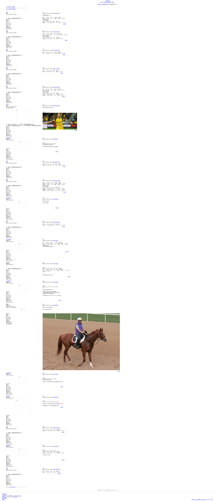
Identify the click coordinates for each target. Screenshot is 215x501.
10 (14, 7)
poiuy (7, 12)
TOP (211, 497)
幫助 (113, 2)
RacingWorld (204, 499)
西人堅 (7, 104)
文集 (56, 13)
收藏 (14, 9)
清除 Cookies (194, 499)
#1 (43, 12)
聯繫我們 (199, 499)
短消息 (58, 13)
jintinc (7, 303)
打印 (7, 9)
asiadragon (8, 262)
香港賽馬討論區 (105, 4)
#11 (43, 220)
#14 (43, 280)
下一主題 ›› (13, 6)
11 (8, 127)
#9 (43, 179)
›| (15, 7)
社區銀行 (109, 2)
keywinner (8, 395)
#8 (43, 160)
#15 (43, 303)
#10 (43, 197)
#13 (43, 262)
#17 (43, 395)
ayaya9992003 (8, 137)
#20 (43, 468)
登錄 (106, 2)
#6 (43, 104)
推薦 (9, 9)
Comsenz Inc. (19, 495)
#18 (43, 426)
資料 (54, 13)
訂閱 (12, 9)
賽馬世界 (100, 4)
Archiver (208, 499)
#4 (43, 67)
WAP (212, 499)
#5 (43, 85)
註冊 (104, 2)
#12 (43, 239)
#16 (43, 372)
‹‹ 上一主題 (8, 6)
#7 (43, 137)
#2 (43, 30)
